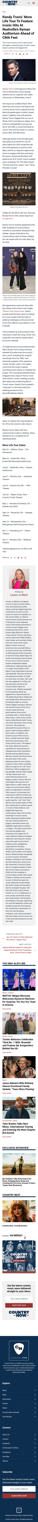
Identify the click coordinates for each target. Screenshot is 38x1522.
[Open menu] (33, 3)
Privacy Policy (17, 1515)
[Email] (27, 54)
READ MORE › (7, 1009)
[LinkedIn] (23, 54)
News (4, 12)
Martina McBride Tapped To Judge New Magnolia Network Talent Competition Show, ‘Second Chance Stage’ (17, 950)
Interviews (7, 1121)
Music (4, 1036)
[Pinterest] (19, 54)
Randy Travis (8, 89)
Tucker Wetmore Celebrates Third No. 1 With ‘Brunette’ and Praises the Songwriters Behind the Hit (17, 1044)
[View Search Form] (28, 3)
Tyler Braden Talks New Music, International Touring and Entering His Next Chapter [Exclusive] (18, 1128)
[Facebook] (12, 54)
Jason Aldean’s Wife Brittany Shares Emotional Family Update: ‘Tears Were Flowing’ (18, 1086)
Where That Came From (13, 311)
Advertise (8, 1515)
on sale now (7, 218)
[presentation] (19, 980)
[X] (16, 54)
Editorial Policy (28, 1515)
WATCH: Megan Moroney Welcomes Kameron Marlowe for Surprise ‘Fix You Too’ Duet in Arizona (18, 1000)
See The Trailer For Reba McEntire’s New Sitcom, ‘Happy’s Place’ (19, 938)
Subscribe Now (19, 1305)
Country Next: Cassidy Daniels (14, 1226)
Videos (10, 993)
